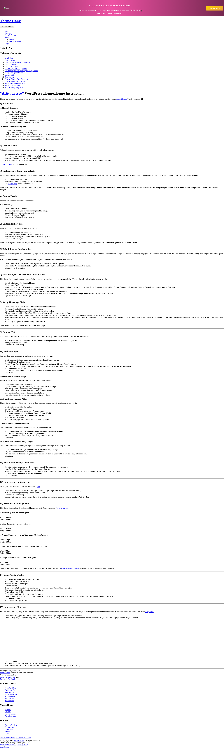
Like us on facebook (7, 738)
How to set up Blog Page (14, 88)
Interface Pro (9, 699)
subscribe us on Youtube (32, 737)
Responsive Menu (7, 27)
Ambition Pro (10, 696)
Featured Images (62, 508)
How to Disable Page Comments (17, 79)
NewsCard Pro (10, 688)
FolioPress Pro (10, 690)
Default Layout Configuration (16, 69)
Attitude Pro (9, 701)
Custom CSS (9, 75)
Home (7, 31)
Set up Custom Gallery (13, 85)
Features (8, 710)
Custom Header (10, 64)
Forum (11, 39)
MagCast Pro (9, 692)
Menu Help (7, 164)
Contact (7, 733)
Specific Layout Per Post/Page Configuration (21, 71)
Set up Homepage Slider (14, 73)
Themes (7, 33)
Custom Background (12, 66)
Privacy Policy (23, 745)
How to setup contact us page (15, 81)
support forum (121, 99)
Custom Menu (10, 60)
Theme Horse (10, 21)
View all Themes (214, 8)
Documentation (15, 41)
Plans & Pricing (10, 35)
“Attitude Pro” (12, 93)
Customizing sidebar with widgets (17, 62)
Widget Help (12, 184)
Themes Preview (11, 725)
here (38, 487)
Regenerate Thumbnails (70, 568)
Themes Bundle (10, 714)
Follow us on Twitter (7, 677)
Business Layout (11, 77)
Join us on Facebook (7, 679)
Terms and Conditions (8, 745)
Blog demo (149, 612)
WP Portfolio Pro (11, 694)
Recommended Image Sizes (15, 83)
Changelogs (9, 729)
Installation (9, 58)
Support (7, 37)
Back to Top (4, 747)
